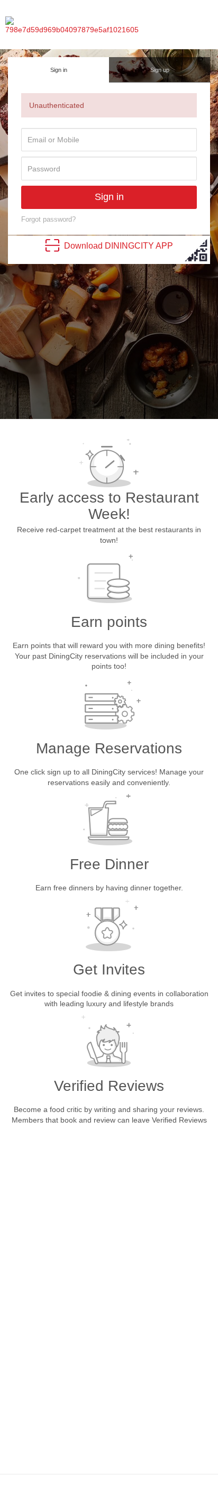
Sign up (159, 70)
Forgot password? (48, 219)
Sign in (58, 70)
